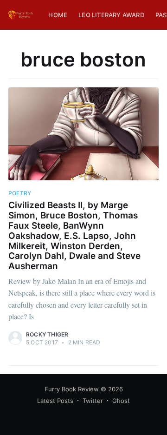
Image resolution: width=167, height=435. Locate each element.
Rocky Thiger (47, 334)
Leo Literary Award (111, 15)
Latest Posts (55, 400)
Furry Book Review (72, 389)
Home (57, 15)
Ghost (121, 400)
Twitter (93, 400)
